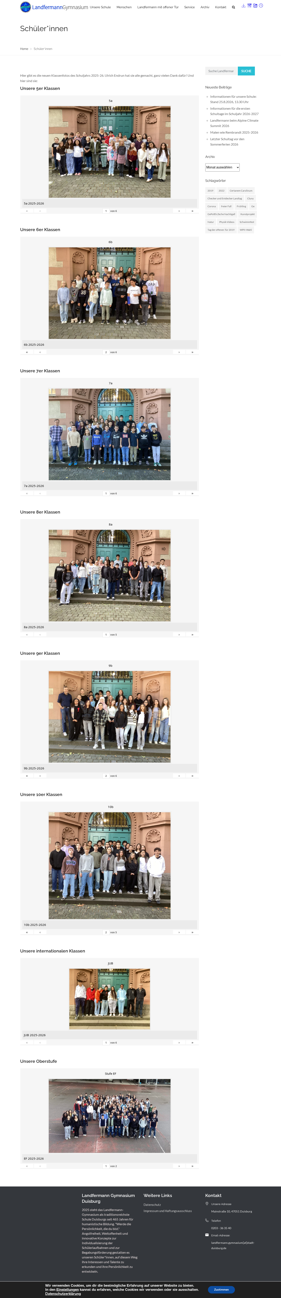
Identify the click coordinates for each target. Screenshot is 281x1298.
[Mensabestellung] (249, 4)
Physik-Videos (226, 221)
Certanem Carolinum (241, 190)
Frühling (241, 206)
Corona (212, 206)
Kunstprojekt (247, 214)
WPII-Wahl (246, 229)
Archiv (205, 7)
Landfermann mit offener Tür (158, 7)
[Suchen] (233, 7)
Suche (246, 71)
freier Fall (226, 206)
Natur (211, 221)
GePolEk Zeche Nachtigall (221, 214)
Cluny (250, 198)
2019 (210, 190)
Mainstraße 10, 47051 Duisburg (231, 1211)
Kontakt (220, 7)
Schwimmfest (247, 221)
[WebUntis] (255, 4)
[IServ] (243, 4)
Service (189, 7)
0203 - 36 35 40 (221, 1228)
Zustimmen (221, 1290)
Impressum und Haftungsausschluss (168, 1211)
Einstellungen (67, 1289)
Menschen (124, 7)
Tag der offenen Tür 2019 (221, 229)
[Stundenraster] (260, 4)
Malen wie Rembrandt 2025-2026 (234, 132)
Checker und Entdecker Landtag (225, 198)
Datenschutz (152, 1204)
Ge (252, 206)
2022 (221, 190)
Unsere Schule (100, 7)
